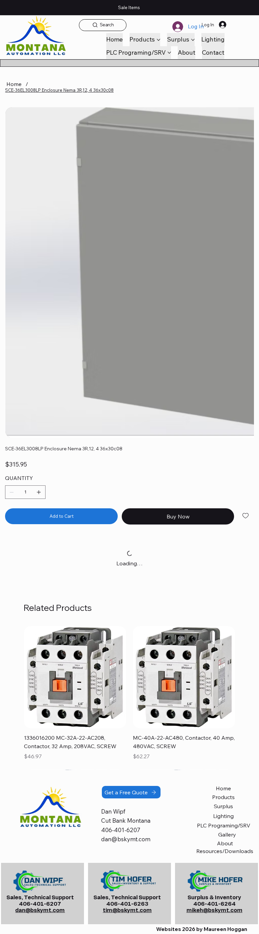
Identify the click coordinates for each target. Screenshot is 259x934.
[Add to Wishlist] (246, 515)
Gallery (227, 834)
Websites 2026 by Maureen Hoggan (201, 929)
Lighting (223, 816)
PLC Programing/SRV (223, 825)
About (225, 843)
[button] (213, 52)
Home (223, 788)
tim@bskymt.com (127, 910)
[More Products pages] (158, 39)
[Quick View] (75, 677)
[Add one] (39, 492)
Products (223, 797)
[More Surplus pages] (193, 39)
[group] (129, 698)
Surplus (223, 806)
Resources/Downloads (224, 851)
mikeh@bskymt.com (214, 910)
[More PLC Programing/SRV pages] (169, 52)
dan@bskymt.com (125, 839)
